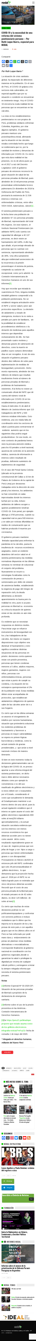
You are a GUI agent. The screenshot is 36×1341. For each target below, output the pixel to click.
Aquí (31, 1199)
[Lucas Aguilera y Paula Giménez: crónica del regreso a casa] (18, 1156)
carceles (30, 1068)
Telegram (9, 1187)
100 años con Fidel (16, 1289)
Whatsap (9, 1181)
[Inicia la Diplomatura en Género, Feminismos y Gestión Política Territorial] (18, 1220)
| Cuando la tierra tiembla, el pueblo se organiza (21, 1306)
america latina (17, 1068)
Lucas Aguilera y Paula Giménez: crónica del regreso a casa (18, 1169)
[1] (32, 206)
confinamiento (5, 1070)
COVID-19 (22, 1070)
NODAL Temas (6, 28)
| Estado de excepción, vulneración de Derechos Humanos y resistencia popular (22, 1298)
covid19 (27, 1070)
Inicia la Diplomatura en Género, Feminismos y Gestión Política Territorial (15, 1234)
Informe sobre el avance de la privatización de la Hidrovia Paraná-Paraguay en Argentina (16, 1268)
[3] (14, 901)
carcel (24, 1068)
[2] (10, 283)
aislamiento (9, 1068)
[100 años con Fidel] (6, 1291)
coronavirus (14, 1070)
